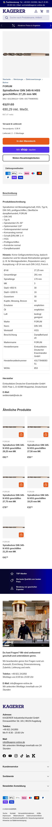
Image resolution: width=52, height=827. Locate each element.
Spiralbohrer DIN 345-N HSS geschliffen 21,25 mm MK (13, 548)
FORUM (7, 86)
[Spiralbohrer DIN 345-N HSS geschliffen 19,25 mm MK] (38, 477)
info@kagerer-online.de (14, 742)
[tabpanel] (26, 297)
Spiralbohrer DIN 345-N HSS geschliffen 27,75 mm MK (13, 498)
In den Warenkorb (26, 141)
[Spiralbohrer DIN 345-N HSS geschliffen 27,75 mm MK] (14, 477)
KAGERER (12, 809)
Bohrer (5, 82)
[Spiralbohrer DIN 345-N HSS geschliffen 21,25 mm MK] (14, 527)
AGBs (39, 813)
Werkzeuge (18, 79)
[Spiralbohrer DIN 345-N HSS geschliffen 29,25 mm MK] (14, 427)
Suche (5, 813)
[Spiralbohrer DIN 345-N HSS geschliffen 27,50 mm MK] (38, 427)
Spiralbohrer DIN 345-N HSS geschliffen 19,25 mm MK (38, 498)
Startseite (7, 79)
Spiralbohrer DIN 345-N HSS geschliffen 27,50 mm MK (38, 448)
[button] (42, 11)
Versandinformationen (26, 813)
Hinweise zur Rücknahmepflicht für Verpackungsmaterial (23, 818)
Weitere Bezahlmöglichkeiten (26, 158)
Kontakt (12, 813)
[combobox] (26, 17)
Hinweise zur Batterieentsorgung (14, 820)
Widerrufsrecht (18, 816)
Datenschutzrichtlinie (34, 816)
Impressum (7, 816)
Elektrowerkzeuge (33, 79)
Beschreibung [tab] (10, 193)
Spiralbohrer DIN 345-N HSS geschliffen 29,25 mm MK (13, 448)
